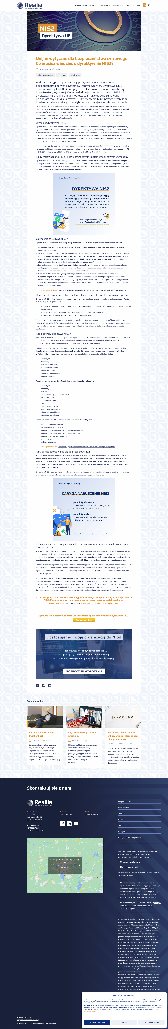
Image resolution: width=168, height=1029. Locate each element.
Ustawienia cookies (151, 1022)
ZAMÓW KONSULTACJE (84, 532)
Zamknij (84, 539)
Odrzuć (124, 1022)
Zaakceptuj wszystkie (97, 1022)
